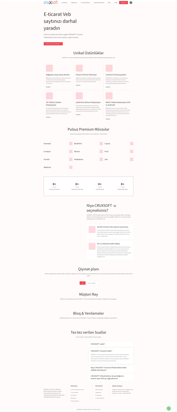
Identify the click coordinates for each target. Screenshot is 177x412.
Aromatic (47, 143)
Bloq (109, 2)
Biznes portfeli (99, 389)
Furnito (47, 159)
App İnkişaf (73, 398)
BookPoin (78, 143)
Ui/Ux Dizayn (74, 395)
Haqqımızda (74, 2)
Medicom (47, 167)
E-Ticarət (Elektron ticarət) (77, 389)
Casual (107, 143)
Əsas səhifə (64, 2)
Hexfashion (78, 159)
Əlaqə (115, 2)
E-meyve (47, 151)
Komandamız (98, 395)
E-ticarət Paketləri (99, 398)
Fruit (106, 151)
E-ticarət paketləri (85, 2)
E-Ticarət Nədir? (74, 392)
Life (106, 159)
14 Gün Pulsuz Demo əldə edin (53, 43)
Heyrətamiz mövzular (99, 2)
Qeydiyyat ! (123, 2)
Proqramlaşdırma (75, 401)
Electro (77, 151)
